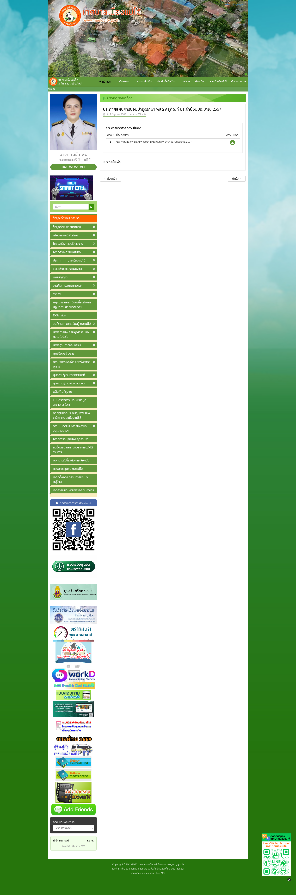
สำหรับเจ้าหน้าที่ (218, 81)
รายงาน (57, 294)
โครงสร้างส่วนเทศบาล (67, 252)
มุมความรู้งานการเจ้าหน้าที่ (69, 375)
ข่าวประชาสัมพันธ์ (143, 81)
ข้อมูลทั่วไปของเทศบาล (67, 227)
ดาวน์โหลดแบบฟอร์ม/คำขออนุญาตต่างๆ (70, 428)
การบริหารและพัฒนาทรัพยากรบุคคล (71, 364)
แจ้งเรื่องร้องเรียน (73, 167)
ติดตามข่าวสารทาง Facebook (75, 503)
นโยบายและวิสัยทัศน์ (65, 235)
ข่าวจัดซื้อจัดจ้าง (166, 81)
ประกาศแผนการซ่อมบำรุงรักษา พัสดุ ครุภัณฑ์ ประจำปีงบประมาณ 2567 (154, 141)
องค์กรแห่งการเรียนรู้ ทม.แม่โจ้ (72, 323)
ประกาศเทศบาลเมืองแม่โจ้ (69, 260)
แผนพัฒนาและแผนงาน (67, 268)
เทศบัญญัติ (60, 277)
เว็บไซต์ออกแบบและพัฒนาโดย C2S (148, 873)
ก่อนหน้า (111, 179)
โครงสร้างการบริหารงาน (68, 243)
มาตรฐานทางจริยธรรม (67, 345)
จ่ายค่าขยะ (185, 81)
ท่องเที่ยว (200, 81)
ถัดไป (235, 179)
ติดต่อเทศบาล (238, 81)
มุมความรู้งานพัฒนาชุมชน (69, 383)
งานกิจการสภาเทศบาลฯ (67, 285)
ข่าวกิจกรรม (122, 81)
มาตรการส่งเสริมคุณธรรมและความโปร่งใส (71, 334)
